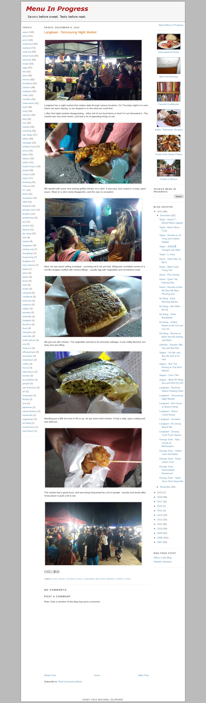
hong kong (28, 257)
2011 (160, 524)
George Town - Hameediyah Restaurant (167, 470)
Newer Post (50, 675)
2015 (160, 506)
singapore (28, 245)
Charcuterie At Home (168, 52)
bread (25, 170)
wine (25, 285)
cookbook (27, 296)
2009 (160, 533)
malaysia (27, 91)
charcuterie (28, 103)
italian (25, 138)
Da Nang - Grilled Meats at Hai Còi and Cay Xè (171, 325)
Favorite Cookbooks (168, 104)
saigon (26, 308)
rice (24, 123)
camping (27, 292)
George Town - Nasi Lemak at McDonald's (169, 442)
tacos (25, 150)
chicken (26, 87)
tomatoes (27, 198)
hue (24, 403)
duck (25, 328)
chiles (25, 95)
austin (26, 288)
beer (25, 75)
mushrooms (29, 427)
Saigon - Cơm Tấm (169, 375)
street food (28, 55)
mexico (26, 79)
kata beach (28, 371)
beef (25, 107)
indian (26, 162)
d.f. (24, 190)
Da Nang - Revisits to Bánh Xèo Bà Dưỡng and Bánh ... (171, 336)
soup (25, 111)
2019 (160, 492)
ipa (24, 221)
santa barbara (30, 411)
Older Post (143, 675)
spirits (25, 277)
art (24, 391)
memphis (27, 332)
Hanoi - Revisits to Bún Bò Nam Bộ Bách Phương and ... (171, 290)
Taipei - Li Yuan (167, 254)
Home (97, 675)
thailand (27, 206)
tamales (27, 312)
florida (26, 399)
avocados (27, 356)
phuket (26, 383)
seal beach (28, 431)
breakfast (27, 83)
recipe (26, 63)
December (165, 215)
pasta (25, 269)
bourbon (27, 324)
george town (29, 209)
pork (25, 40)
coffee (26, 364)
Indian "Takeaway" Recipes (168, 129)
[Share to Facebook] (54, 571)
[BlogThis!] (48, 571)
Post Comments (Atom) (70, 681)
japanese (27, 407)
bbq (24, 119)
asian (25, 32)
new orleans (29, 265)
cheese (26, 186)
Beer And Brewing (168, 76)
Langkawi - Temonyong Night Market (70, 32)
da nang (27, 233)
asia (25, 36)
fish (24, 71)
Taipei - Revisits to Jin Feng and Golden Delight (170, 238)
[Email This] (45, 571)
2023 (160, 211)
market (26, 127)
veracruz (27, 348)
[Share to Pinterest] (58, 571)
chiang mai (28, 249)
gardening (28, 217)
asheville (27, 316)
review (26, 225)
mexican (27, 59)
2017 (160, 501)
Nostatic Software (163, 561)
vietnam (27, 115)
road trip (27, 51)
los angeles (28, 379)
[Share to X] (51, 571)
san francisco (29, 387)
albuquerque (29, 352)
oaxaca (26, 174)
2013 (160, 515)
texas (25, 281)
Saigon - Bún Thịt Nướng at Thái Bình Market (170, 367)
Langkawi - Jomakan (169, 419)
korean (26, 375)
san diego (28, 134)
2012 (160, 519)
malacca (27, 304)
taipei (25, 154)
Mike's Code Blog (162, 557)
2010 (160, 528)
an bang (27, 423)
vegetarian (28, 419)
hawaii (26, 241)
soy (24, 344)
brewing (27, 182)
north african (29, 340)
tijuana (26, 229)
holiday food (29, 146)
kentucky (27, 300)
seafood (27, 48)
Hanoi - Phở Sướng (169, 274)
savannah (28, 415)
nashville (27, 336)
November (165, 487)
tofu (24, 237)
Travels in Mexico (169, 179)
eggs (25, 67)
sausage (27, 142)
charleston (28, 360)
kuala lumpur (29, 166)
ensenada (28, 395)
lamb (25, 194)
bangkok (27, 320)
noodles (27, 99)
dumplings (28, 253)
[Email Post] (44, 575)
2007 (160, 542)
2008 (160, 537)
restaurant (28, 44)
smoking (27, 130)
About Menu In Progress (171, 25)
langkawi (27, 261)
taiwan (26, 158)
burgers (26, 213)
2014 (160, 510)
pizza (25, 273)
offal (25, 202)
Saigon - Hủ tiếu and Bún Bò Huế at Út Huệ (169, 356)
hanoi (25, 178)
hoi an (26, 367)
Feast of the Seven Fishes (168, 154)
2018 (160, 497)
